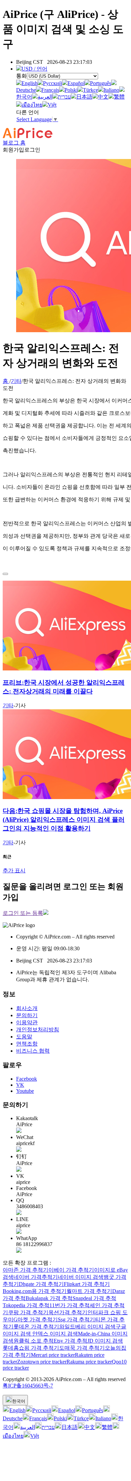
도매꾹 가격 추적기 (82, 1348)
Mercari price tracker (53, 1355)
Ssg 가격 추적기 (76, 1319)
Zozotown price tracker (42, 1362)
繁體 (119, 97)
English (29, 83)
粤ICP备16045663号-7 (28, 1386)
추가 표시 (14, 870)
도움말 (24, 1036)
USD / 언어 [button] (34, 69)
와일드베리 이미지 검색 (87, 1326)
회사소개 (27, 1008)
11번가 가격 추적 (69, 1305)
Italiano (111, 90)
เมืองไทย (31, 105)
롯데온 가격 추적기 (36, 1326)
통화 (21, 76)
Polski (71, 90)
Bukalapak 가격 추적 (49, 1298)
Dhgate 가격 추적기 (41, 1284)
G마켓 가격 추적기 (35, 1319)
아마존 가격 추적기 (25, 1270)
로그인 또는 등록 (23, 913)
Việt (52, 105)
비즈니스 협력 (33, 1051)
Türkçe (90, 90)
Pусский (52, 83)
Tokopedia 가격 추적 (26, 1305)
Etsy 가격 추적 (70, 1341)
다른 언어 (27, 112)
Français (50, 90)
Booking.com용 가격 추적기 (35, 1291)
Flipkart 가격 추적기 (87, 1284)
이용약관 (27, 1022)
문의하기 (27, 1015)
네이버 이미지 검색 (80, 1277)
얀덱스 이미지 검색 (55, 1334)
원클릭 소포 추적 (33, 1341)
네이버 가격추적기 (35, 1277)
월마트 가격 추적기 (89, 1291)
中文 (103, 97)
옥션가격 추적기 (67, 1312)
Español (76, 83)
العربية (45, 97)
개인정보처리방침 (37, 1029)
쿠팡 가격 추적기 (28, 1312)
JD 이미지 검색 (105, 1341)
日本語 (84, 97)
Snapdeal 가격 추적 (94, 1298)
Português (100, 83)
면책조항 (27, 1044)
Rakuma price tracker (89, 1362)
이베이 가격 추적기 (71, 1270)
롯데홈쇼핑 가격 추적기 (31, 1348)
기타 (16, 381)
